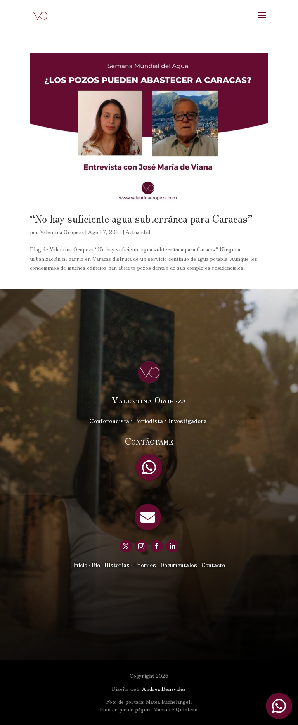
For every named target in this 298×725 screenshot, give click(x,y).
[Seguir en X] (126, 546)
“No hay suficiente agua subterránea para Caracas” (141, 218)
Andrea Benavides (164, 688)
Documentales (178, 565)
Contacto (213, 565)
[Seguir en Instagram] (141, 546)
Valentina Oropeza (62, 231)
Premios (145, 565)
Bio (96, 565)
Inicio (80, 565)
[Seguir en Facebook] (157, 546)
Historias (117, 565)
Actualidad (138, 231)
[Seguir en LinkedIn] (172, 546)
